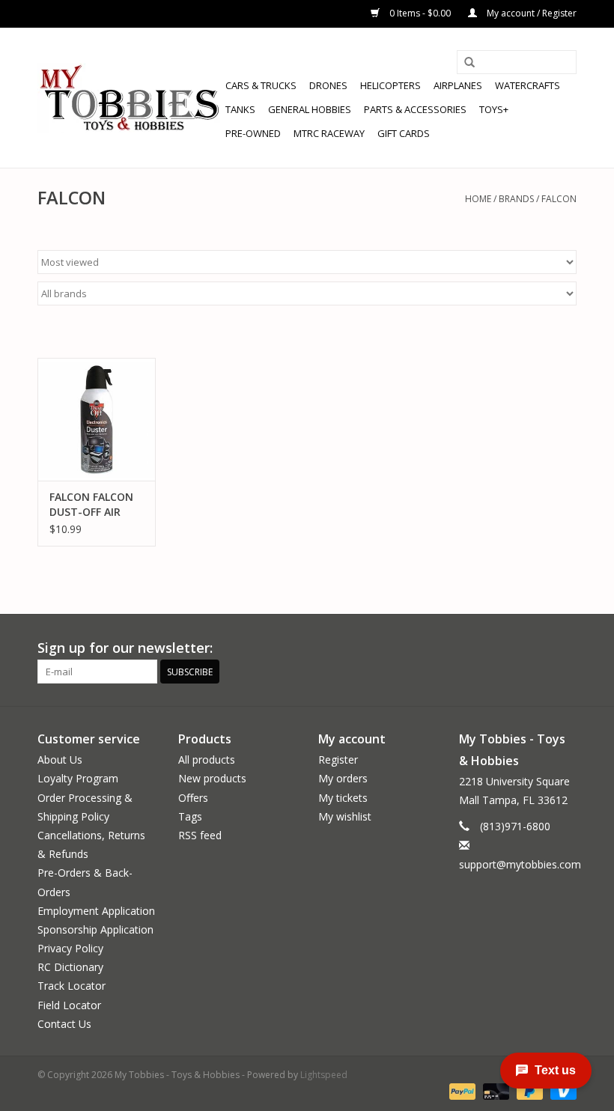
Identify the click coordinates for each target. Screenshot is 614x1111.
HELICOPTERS (390, 85)
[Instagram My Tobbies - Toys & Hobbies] (565, 648)
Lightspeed (323, 1074)
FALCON (559, 198)
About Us (59, 759)
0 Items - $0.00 (420, 13)
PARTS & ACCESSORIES (415, 109)
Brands (516, 198)
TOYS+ (493, 109)
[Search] (469, 63)
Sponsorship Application (95, 929)
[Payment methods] (461, 1090)
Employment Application (96, 911)
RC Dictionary (70, 967)
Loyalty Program (77, 778)
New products (212, 778)
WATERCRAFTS (527, 85)
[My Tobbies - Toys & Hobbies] (129, 98)
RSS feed (200, 835)
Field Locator (69, 1005)
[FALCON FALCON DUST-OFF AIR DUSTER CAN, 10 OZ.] (96, 419)
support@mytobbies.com (520, 864)
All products (206, 759)
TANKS (240, 109)
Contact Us (64, 1024)
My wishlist (344, 816)
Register (338, 759)
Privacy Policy (70, 948)
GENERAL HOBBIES (309, 109)
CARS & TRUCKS (261, 85)
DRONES (328, 85)
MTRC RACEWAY (329, 133)
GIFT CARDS (403, 133)
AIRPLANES (458, 85)
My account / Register (530, 13)
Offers (193, 798)
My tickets (343, 798)
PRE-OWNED (253, 133)
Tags (190, 816)
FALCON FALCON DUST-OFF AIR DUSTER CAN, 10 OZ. (91, 505)
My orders (343, 778)
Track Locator (71, 985)
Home (478, 198)
